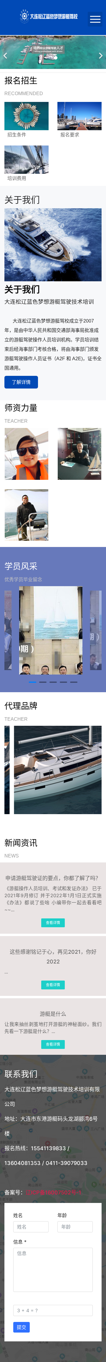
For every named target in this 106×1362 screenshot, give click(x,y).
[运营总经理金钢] (79, 454)
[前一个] (6, 52)
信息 (19, 1242)
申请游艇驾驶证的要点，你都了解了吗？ (53, 878)
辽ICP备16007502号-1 (53, 1192)
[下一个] (100, 52)
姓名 (18, 1215)
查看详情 (53, 922)
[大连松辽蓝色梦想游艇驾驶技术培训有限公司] (56, 770)
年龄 (62, 1215)
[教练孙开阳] (26, 515)
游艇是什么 (53, 1014)
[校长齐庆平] (26, 454)
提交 (21, 1327)
